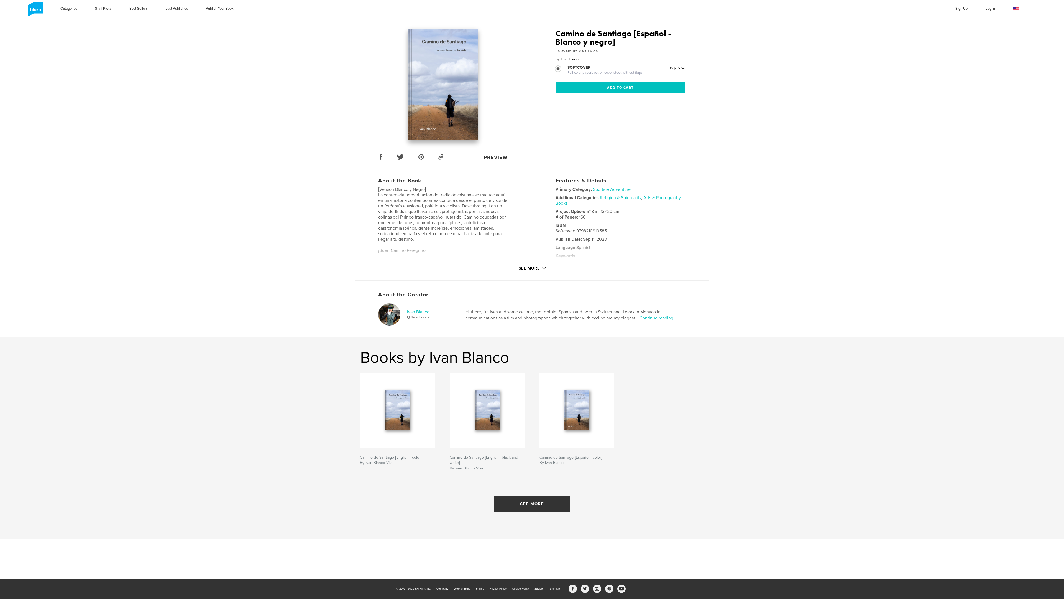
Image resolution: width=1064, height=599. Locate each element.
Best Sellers (138, 8)
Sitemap (555, 588)
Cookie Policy (520, 588)
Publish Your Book (220, 8)
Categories (68, 8)
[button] (1016, 9)
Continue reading (656, 318)
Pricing (480, 588)
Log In (990, 8)
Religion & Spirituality (620, 197)
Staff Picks (103, 8)
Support (539, 588)
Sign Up (961, 8)
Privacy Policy (498, 588)
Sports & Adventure (612, 189)
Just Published (177, 8)
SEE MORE (532, 503)
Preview (496, 157)
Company (442, 588)
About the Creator (403, 294)
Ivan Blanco (418, 312)
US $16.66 (676, 67)
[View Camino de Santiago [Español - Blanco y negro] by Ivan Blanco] (443, 84)
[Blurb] (34, 11)
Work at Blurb (462, 588)
